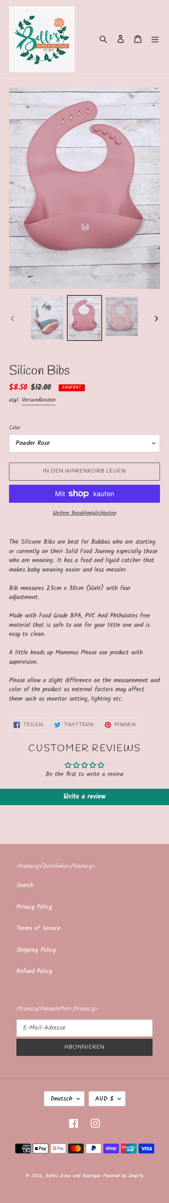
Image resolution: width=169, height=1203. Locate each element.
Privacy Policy (34, 907)
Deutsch (61, 1099)
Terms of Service (38, 928)
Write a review (84, 797)
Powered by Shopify (123, 1176)
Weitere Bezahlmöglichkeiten (84, 513)
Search (25, 885)
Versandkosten (38, 399)
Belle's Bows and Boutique (73, 1176)
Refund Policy (34, 971)
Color (14, 428)
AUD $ (104, 1099)
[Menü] (155, 39)
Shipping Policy (36, 950)
